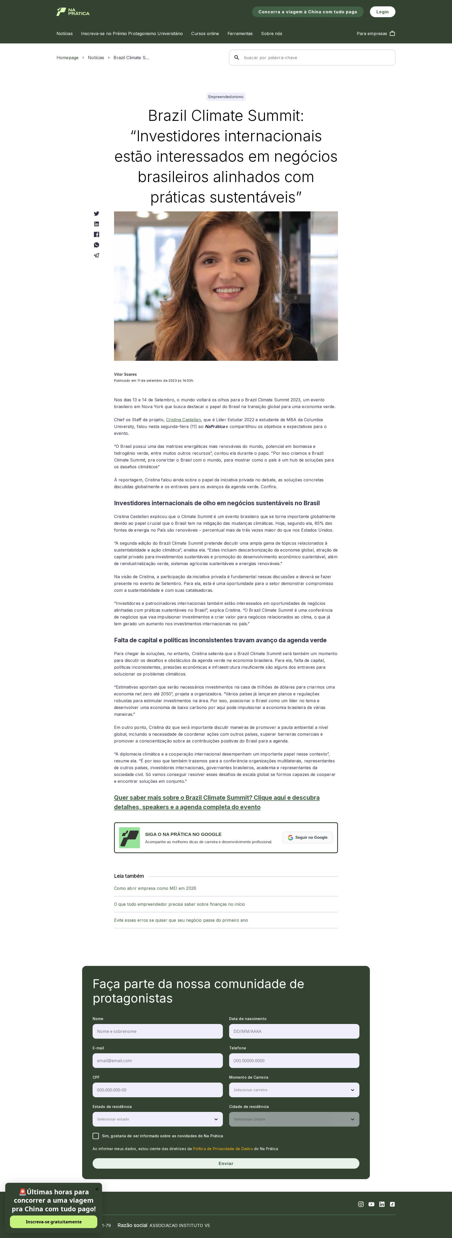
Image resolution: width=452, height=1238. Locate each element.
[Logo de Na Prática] (73, 12)
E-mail (98, 1048)
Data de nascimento (248, 1018)
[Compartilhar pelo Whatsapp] (96, 245)
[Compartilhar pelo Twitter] (96, 213)
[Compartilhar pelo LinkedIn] (96, 224)
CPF (96, 1077)
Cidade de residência (249, 1106)
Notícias (96, 57)
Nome (98, 1018)
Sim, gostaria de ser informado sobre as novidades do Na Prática (162, 1136)
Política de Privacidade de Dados (223, 1148)
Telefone (237, 1048)
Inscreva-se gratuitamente (54, 1222)
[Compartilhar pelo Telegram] (96, 255)
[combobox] (234, 1090)
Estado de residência (112, 1106)
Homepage (67, 57)
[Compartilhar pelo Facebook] (96, 234)
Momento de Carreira (248, 1077)
